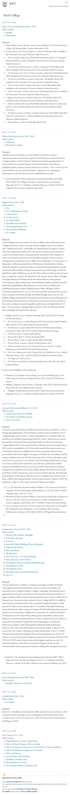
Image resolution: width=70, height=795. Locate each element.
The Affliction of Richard (16, 223)
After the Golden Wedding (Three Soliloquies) (24, 544)
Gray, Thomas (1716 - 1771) (12, 735)
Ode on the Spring (13, 753)
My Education (11, 553)
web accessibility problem (29, 791)
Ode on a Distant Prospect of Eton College (23, 744)
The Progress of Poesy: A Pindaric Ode (21, 765)
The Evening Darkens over (16, 226)
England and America (14, 547)
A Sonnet (9, 541)
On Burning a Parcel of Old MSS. (19, 413)
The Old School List (14, 568)
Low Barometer (12, 217)
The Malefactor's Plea (14, 565)
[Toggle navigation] (66, 2)
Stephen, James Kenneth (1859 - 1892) (16, 529)
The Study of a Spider (14, 145)
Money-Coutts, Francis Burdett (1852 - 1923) (19, 26)
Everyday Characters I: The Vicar (19, 683)
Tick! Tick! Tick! (13, 420)
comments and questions (14, 782)
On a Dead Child (12, 220)
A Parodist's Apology (14, 538)
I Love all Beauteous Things (17, 211)
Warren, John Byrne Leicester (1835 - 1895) (18, 136)
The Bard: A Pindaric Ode (16, 759)
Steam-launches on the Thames (18, 559)
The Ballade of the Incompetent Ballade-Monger (25, 562)
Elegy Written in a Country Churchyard (22, 741)
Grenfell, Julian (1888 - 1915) (13, 696)
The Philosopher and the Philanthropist (22, 572)
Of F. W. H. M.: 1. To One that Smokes (21, 556)
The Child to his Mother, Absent (19, 416)
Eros (8, 208)
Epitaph (9, 32)
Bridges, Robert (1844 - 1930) (13, 202)
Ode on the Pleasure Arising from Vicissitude (24, 750)
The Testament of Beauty (16, 229)
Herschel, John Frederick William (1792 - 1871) (19, 408)
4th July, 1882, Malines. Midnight (19, 535)
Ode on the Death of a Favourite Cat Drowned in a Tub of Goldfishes (33, 747)
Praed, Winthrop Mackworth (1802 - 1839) (18, 677)
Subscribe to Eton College (4, 775)
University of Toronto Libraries (27, 789)
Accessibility (6, 791)
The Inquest (11, 35)
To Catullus (10, 232)
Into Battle (10, 702)
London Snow (11, 214)
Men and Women (13, 550)
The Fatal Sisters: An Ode (16, 762)
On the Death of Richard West (18, 756)
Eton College (11, 22)
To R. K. (9, 575)
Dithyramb (10, 142)
